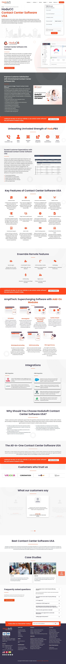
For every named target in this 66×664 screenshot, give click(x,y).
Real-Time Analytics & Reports (54, 216)
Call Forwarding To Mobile (40, 265)
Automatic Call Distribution (40, 200)
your (9, 546)
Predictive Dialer (11, 200)
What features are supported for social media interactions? (45, 613)
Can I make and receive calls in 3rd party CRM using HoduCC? (46, 597)
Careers (50, 2)
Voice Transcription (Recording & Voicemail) (40, 319)
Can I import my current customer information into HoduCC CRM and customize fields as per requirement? (47, 607)
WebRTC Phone (55, 200)
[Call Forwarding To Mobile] (40, 261)
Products (34, 2)
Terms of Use (39, 660)
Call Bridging (55, 265)
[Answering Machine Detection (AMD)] (54, 228)
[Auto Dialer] (11, 213)
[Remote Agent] (11, 261)
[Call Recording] (25, 275)
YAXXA (12, 576)
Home (3, 6)
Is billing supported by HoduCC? (42, 616)
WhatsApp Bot (25, 318)
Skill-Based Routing (26, 200)
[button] (48, 95)
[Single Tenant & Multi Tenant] (25, 213)
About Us (55, 2)
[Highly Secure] (40, 275)
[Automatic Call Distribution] (40, 197)
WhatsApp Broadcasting (17, 345)
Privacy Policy (45, 660)
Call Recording (26, 278)
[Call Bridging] (55, 261)
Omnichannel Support (11, 231)
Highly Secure (40, 278)
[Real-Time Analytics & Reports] (54, 213)
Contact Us (61, 2)
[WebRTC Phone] (54, 197)
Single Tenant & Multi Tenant (26, 216)
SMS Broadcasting (34, 345)
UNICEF (36, 576)
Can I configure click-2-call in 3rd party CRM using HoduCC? (45, 589)
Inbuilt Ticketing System (40, 231)
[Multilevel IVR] (40, 213)
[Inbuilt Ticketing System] (40, 228)
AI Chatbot (11, 318)
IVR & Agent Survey (49, 345)
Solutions (28, 2)
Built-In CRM (25, 231)
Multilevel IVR (40, 216)
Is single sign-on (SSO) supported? (42, 603)
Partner (40, 2)
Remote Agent (11, 265)
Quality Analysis (54, 318)
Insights (44, 2)
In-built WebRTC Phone (25, 265)
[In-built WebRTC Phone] (25, 261)
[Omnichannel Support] (11, 228)
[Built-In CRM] (25, 228)
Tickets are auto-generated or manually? (44, 609)
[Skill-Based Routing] (25, 197)
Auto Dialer (11, 216)
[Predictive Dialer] (11, 197)
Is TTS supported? (39, 600)
